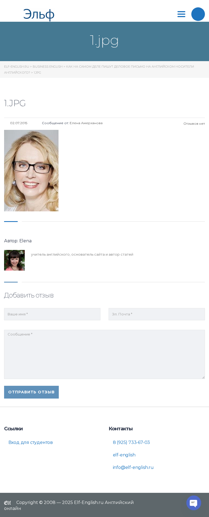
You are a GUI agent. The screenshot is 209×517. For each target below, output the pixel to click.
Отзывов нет (194, 123)
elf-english (124, 455)
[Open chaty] (193, 503)
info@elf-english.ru (133, 467)
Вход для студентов (30, 442)
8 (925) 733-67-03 (131, 442)
